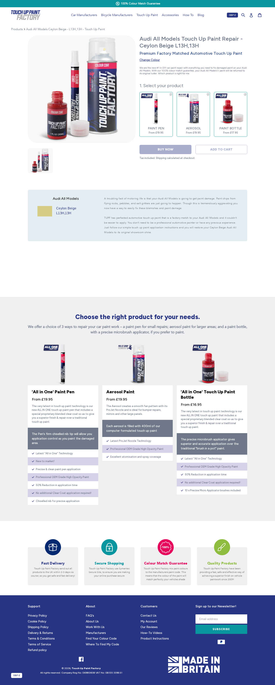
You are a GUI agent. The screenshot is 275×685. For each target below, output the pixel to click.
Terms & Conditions (41, 638)
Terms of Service (39, 644)
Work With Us (95, 627)
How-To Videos (151, 633)
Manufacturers (96, 633)
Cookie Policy (37, 621)
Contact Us (148, 615)
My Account (149, 621)
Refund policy (37, 650)
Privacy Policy (37, 615)
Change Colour (150, 60)
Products (17, 29)
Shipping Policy (38, 627)
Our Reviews (149, 627)
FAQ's (90, 615)
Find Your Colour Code (101, 638)
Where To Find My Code (102, 644)
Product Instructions (155, 638)
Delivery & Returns (40, 633)
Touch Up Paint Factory (86, 668)
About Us (92, 621)
